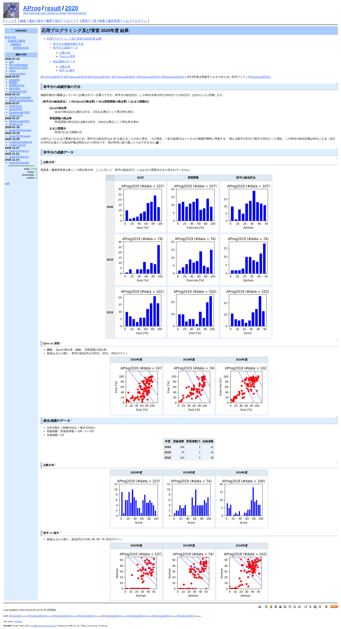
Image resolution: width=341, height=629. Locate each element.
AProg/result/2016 (124, 76)
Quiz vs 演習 (67, 56)
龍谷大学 (10, 37)
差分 (40, 21)
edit (7, 183)
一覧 (93, 21)
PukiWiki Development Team (43, 626)
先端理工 (13, 40)
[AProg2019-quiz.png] (140, 259)
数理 (22, 40)
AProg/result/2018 (76, 76)
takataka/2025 (18, 91)
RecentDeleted (18, 64)
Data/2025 (15, 109)
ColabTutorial (17, 145)
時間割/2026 (21, 48)
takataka (14, 79)
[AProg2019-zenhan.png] (246, 259)
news (12, 70)
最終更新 (114, 21)
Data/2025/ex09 (19, 162)
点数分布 (64, 52)
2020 (71, 8)
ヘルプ (127, 21)
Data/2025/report (19, 136)
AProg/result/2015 (148, 76)
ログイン (140, 21)
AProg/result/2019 (51, 76)
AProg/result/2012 (259, 76)
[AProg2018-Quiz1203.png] (140, 312)
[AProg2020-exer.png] (193, 206)
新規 (85, 21)
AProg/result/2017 (100, 76)
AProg (32, 8)
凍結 (32, 21)
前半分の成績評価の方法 (68, 43)
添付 (58, 21)
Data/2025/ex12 (19, 150)
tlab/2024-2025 (18, 67)
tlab (11, 61)
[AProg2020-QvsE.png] (136, 388)
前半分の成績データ (65, 47)
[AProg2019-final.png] (189, 501)
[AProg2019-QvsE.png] (189, 388)
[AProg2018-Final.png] (241, 501)
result (53, 8)
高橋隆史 (16, 44)
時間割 (13, 82)
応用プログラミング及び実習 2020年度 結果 (74, 38)
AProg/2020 (15, 616)
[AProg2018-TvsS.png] (241, 574)
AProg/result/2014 (173, 76)
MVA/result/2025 (19, 121)
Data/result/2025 (19, 112)
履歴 (49, 21)
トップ (9, 21)
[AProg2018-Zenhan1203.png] (246, 312)
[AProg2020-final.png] (136, 501)
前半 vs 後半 (67, 70)
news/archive (17, 73)
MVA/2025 (15, 106)
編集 (23, 21)
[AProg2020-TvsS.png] (136, 574)
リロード (69, 21)
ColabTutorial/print (20, 142)
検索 (102, 21)
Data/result (16, 115)
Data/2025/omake (20, 130)
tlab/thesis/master (20, 97)
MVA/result (15, 124)
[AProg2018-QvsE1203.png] (241, 388)
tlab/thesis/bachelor (21, 100)
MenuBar (15, 88)
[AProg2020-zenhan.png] (246, 206)
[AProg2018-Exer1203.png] (193, 312)
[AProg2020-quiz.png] (140, 206)
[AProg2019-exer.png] (193, 259)
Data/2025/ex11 (19, 156)
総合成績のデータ (64, 61)
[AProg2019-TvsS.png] (189, 574)
